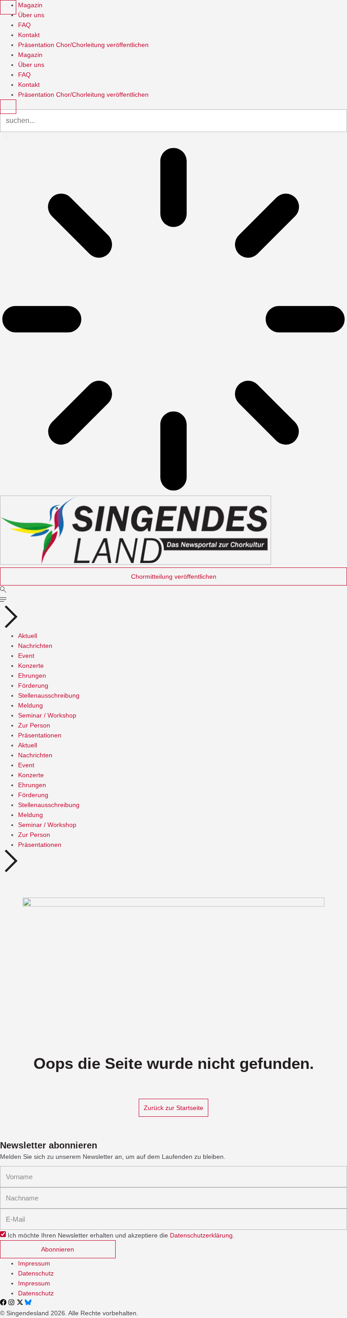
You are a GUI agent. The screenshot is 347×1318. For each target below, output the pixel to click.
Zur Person (34, 725)
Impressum (34, 1263)
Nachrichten (35, 645)
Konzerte (31, 665)
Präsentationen (39, 735)
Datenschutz (36, 1273)
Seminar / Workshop (47, 715)
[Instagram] (11, 1302)
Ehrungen (32, 675)
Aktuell (27, 635)
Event (26, 655)
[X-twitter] (20, 1302)
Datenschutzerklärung (201, 1235)
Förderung (33, 685)
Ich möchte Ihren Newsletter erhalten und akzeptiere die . (121, 1235)
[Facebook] (3, 1302)
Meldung (30, 705)
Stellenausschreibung (49, 695)
